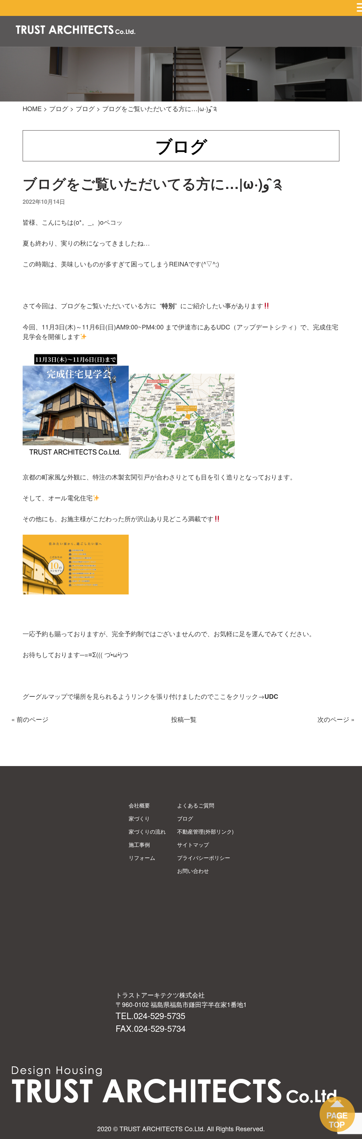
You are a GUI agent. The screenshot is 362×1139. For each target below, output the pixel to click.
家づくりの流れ (147, 831)
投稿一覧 (184, 719)
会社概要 (139, 805)
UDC (271, 696)
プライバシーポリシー (203, 857)
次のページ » (336, 719)
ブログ (185, 818)
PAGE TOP (337, 1119)
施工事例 (139, 844)
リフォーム (142, 857)
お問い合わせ (193, 870)
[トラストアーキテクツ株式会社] (75, 30)
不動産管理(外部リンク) (205, 831)
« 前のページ (29, 719)
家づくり (139, 818)
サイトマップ (193, 844)
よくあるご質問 (195, 805)
